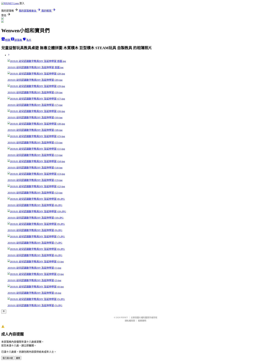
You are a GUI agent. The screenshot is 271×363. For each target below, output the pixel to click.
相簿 (8, 40)
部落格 (18, 40)
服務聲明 (142, 320)
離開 (18, 358)
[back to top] (3, 312)
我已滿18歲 (8, 358)
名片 (28, 40)
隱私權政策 (130, 320)
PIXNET (124, 317)
